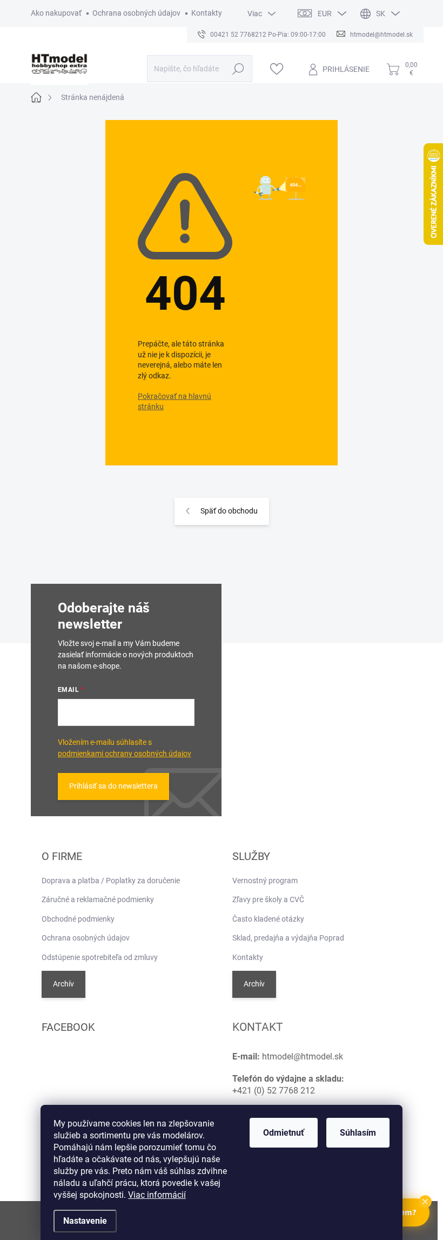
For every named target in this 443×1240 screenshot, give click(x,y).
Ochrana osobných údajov (136, 13)
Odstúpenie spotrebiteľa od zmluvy (100, 957)
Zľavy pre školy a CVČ (268, 899)
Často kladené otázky (268, 919)
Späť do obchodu (229, 510)
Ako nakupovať (56, 13)
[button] (425, 1201)
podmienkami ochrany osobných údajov (124, 753)
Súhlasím (358, 1133)
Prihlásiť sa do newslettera (113, 786)
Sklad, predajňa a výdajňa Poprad (288, 938)
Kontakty (206, 13)
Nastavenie (85, 1221)
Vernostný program (265, 880)
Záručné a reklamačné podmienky (98, 899)
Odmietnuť (283, 1133)
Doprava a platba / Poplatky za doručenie (111, 880)
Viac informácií (157, 1195)
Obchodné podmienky (78, 919)
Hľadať (238, 68)
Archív (63, 983)
